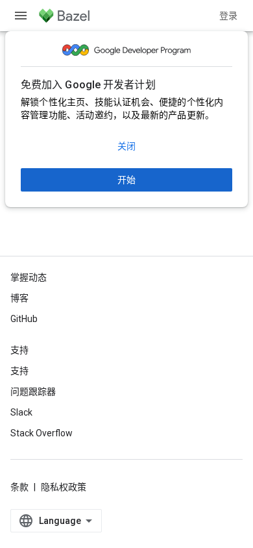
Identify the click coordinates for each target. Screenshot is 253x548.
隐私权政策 (63, 487)
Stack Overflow (41, 433)
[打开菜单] (21, 15)
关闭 (126, 146)
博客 (19, 298)
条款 (19, 487)
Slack (21, 412)
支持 (19, 371)
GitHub (24, 319)
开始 (126, 180)
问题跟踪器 (33, 391)
